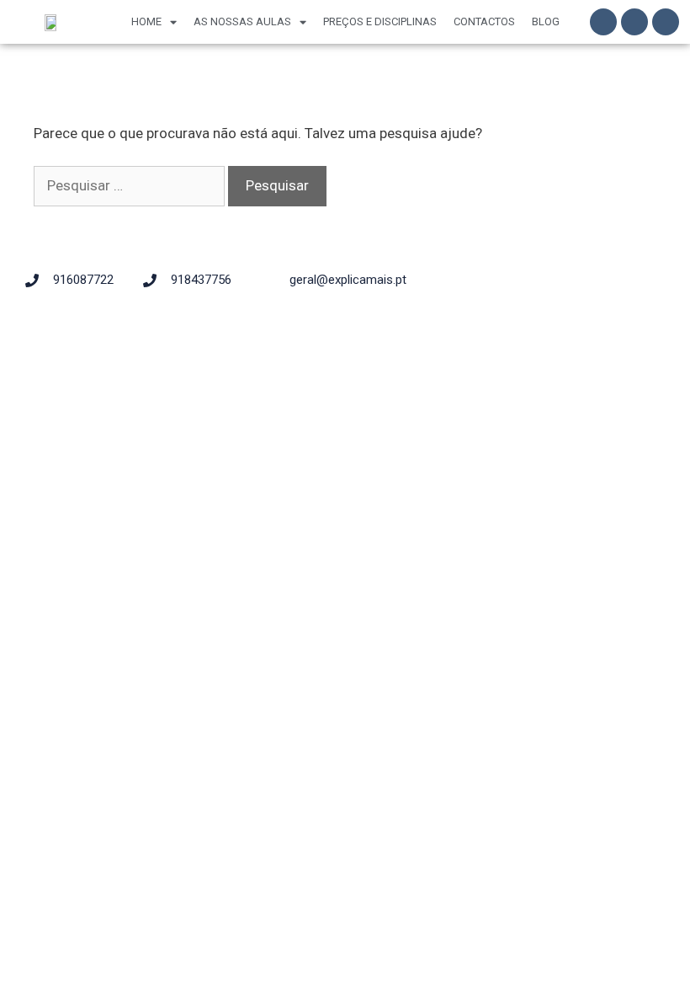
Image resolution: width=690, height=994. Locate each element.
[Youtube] (665, 21)
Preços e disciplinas (380, 21)
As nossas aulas (242, 21)
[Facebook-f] (603, 21)
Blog (546, 21)
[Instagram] (634, 21)
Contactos (484, 21)
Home (146, 21)
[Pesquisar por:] (131, 185)
